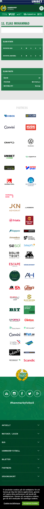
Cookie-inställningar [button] (12, 503)
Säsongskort (9, 477)
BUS (3, 442)
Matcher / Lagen (10, 434)
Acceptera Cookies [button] (30, 503)
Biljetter (6, 460)
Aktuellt (6, 425)
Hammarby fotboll (11, 451)
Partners (6, 468)
